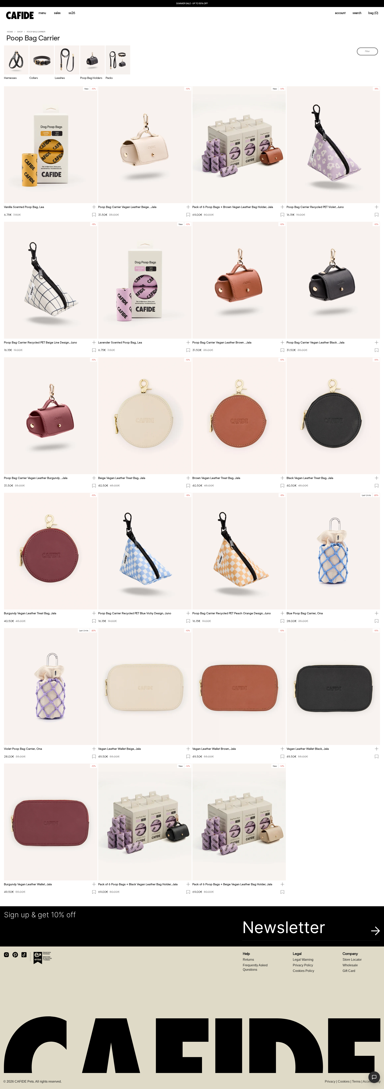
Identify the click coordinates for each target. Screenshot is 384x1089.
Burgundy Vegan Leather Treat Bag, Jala (30, 613)
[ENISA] (43, 958)
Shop (20, 31)
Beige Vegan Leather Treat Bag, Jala (121, 478)
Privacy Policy (303, 965)
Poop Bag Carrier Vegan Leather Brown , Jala (221, 342)
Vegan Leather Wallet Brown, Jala (214, 748)
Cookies (344, 1081)
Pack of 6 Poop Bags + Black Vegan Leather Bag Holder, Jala (138, 884)
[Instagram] (6, 955)
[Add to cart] (94, 207)
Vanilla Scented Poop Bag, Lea (24, 207)
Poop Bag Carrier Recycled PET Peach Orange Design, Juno (231, 613)
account (340, 12)
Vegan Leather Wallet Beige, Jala (119, 748)
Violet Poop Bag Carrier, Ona (23, 748)
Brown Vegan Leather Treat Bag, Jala (216, 478)
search (357, 12)
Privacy (330, 1081)
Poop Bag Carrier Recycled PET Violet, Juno (315, 207)
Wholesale (350, 965)
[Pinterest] (15, 955)
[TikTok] (24, 955)
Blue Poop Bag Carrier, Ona (305, 613)
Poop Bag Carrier (36, 31)
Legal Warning (303, 959)
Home (10, 31)
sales (57, 12)
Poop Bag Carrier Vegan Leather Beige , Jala (127, 207)
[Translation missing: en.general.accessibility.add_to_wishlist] (94, 215)
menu (42, 12)
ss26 (72, 12)
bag (373, 12)
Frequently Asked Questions (255, 967)
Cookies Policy (303, 971)
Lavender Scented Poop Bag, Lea (120, 342)
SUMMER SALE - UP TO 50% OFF (192, 3)
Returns (248, 959)
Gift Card (349, 971)
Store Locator (352, 959)
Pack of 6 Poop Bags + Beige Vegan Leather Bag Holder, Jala (232, 884)
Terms (356, 1081)
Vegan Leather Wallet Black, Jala (308, 748)
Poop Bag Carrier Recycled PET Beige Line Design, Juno (40, 342)
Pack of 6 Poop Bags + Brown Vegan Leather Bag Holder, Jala (232, 207)
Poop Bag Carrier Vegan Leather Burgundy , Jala (35, 478)
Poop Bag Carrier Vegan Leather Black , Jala (315, 342)
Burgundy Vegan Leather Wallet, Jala (28, 884)
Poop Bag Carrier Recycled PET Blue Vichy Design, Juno (134, 613)
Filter (367, 51)
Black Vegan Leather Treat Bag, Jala (310, 478)
